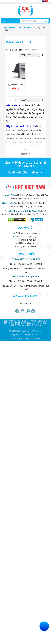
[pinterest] (33, 311)
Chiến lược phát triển (25, 243)
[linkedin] (28, 311)
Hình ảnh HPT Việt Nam (25, 240)
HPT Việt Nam (26, 303)
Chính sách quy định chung (25, 233)
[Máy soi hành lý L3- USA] (16, 100)
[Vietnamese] (46, 1)
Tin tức (29, 338)
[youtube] (23, 311)
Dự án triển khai (17, 338)
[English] (43, 1)
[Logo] (25, 10)
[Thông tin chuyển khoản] (5, 20)
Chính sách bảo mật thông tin (25, 236)
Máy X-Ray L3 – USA (15, 105)
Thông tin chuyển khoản (25, 246)
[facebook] (17, 311)
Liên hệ (37, 338)
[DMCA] (17, 219)
